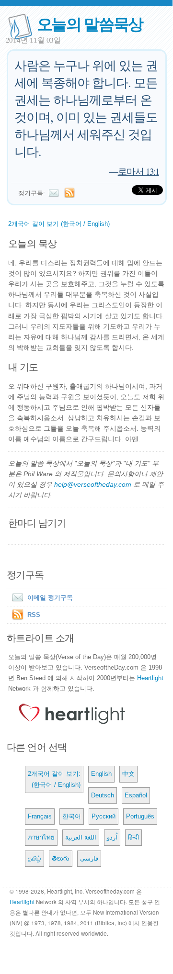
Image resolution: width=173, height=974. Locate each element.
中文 (128, 773)
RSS (33, 614)
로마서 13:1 (138, 171)
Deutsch (102, 795)
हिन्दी (133, 837)
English (101, 773)
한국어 (71, 816)
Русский (103, 816)
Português (140, 816)
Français (40, 816)
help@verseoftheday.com (92, 484)
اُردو (112, 837)
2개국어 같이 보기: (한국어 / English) (54, 779)
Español (136, 795)
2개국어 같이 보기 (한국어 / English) (59, 223)
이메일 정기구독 (50, 597)
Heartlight (150, 678)
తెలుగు (60, 858)
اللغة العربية (80, 837)
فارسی (89, 858)
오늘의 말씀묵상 (90, 23)
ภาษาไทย (41, 837)
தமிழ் (34, 858)
